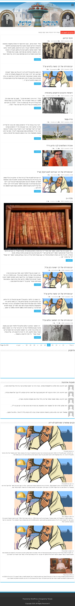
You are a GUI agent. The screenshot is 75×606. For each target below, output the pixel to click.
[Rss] (39, 601)
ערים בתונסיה (54, 122)
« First (72, 345)
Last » (18, 345)
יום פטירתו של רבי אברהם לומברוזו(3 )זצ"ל (55, 172)
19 (56, 345)
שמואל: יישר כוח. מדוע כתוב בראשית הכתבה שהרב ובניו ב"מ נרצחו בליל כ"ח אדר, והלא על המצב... (36, 412)
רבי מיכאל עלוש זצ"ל (69, 451)
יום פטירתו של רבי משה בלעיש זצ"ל (58, 66)
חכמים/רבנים (54, 41)
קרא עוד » (37, 59)
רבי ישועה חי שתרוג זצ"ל (68, 551)
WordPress (34, 599)
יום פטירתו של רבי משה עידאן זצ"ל (58, 294)
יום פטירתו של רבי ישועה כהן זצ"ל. (58, 267)
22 (45, 345)
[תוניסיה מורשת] (37, 14)
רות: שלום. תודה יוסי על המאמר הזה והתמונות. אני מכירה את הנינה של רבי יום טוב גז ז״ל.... (39, 405)
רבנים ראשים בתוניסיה (52, 96)
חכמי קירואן (68, 38)
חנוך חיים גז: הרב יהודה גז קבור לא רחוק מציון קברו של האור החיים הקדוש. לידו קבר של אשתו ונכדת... (35, 392)
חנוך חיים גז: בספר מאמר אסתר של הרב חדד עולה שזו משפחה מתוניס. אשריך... (42, 399)
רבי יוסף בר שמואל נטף (68, 516)
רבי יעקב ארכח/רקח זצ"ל (68, 484)
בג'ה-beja (69, 119)
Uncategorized (54, 69)
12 (46, 201)
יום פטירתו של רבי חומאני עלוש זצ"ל (58, 320)
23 (41, 345)
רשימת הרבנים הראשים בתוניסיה (59, 93)
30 (34, 345)
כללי (57, 148)
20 (52, 345)
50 (26, 345)
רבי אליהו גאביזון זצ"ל (68, 575)
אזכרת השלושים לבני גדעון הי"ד (59, 146)
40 (30, 345)
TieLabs (49, 599)
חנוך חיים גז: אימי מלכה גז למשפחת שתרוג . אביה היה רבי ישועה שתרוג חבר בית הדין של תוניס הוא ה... (35, 386)
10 (63, 345)
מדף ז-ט (69, 198)
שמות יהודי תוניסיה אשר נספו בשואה (49, 32)
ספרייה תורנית (54, 201)
